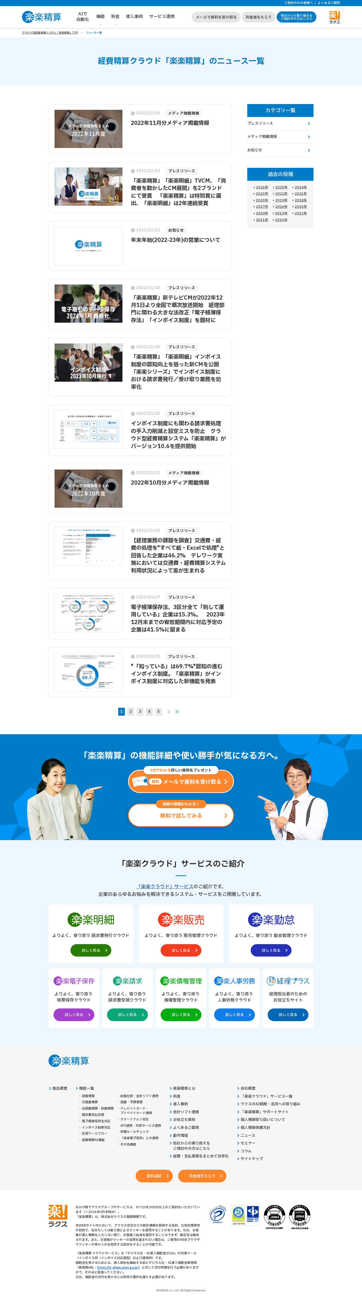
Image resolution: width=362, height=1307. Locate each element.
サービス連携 (162, 16)
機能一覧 (86, 1088)
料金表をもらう (259, 17)
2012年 (301, 213)
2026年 (262, 187)
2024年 (301, 187)
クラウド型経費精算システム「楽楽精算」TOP (50, 33)
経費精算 (88, 1096)
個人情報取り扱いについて (263, 1120)
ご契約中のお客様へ (298, 3)
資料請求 (154, 1176)
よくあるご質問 (329, 3)
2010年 (281, 220)
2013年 (281, 213)
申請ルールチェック (134, 1132)
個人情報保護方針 (255, 1127)
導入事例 (134, 16)
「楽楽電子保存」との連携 (139, 1138)
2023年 (262, 193)
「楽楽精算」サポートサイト (265, 1112)
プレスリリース (260, 123)
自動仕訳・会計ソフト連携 (139, 1096)
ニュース (248, 1135)
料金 (115, 16)
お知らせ (254, 150)
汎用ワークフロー (94, 1134)
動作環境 (180, 1135)
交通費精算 (90, 1102)
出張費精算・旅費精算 (98, 1108)
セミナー (248, 1143)
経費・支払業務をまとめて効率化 (201, 1156)
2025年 (281, 187)
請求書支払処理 (93, 1115)
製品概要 (59, 1088)
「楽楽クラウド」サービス (164, 886)
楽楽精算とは (184, 1088)
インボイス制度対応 (96, 1127)
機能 (100, 16)
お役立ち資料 (184, 1120)
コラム (246, 1151)
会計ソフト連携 (186, 1112)
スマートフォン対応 (134, 1119)
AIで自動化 (82, 17)
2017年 (262, 206)
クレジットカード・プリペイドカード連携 (136, 1110)
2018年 (301, 200)
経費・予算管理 (131, 1102)
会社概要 (248, 1088)
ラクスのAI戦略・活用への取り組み (271, 1104)
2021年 (301, 193)
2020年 (262, 200)
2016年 (281, 206)
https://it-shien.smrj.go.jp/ (118, 1267)
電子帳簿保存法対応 (96, 1121)
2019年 (281, 200)
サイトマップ (252, 1159)
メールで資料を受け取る (216, 17)
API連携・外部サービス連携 (140, 1126)
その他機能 (128, 1144)
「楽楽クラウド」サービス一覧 (267, 1096)
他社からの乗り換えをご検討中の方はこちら (296, 17)
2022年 (281, 193)
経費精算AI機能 (93, 1140)
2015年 (301, 206)
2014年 (262, 213)
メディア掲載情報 (262, 136)
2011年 (262, 220)
